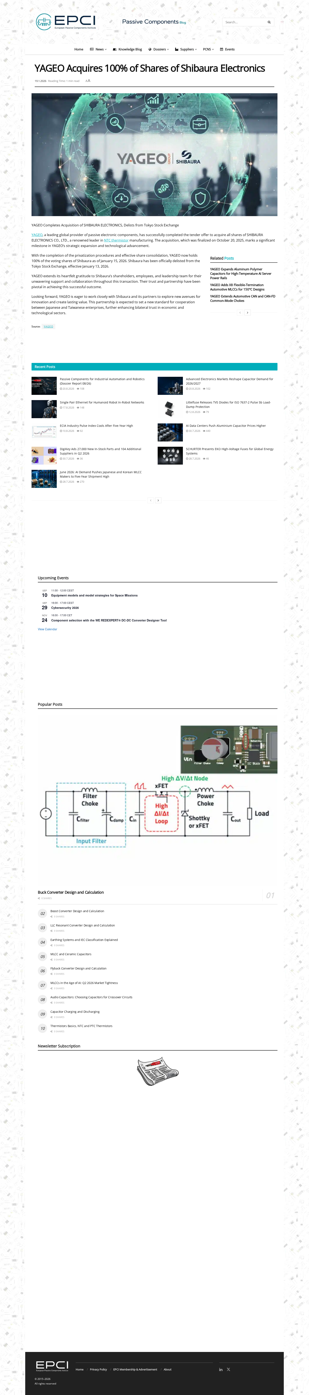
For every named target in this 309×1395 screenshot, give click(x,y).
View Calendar (47, 629)
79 (207, 412)
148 (81, 407)
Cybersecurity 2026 (65, 608)
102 (207, 388)
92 (81, 431)
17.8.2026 (68, 407)
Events (230, 49)
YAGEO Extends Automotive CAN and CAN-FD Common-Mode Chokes (242, 298)
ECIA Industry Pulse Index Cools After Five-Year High (96, 426)
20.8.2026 (68, 388)
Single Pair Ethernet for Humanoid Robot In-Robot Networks (102, 402)
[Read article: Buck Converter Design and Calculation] (157, 800)
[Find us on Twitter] (228, 1369)
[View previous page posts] (240, 312)
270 (81, 481)
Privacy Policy (98, 1369)
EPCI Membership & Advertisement (135, 1369)
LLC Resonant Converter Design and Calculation (82, 925)
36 (81, 458)
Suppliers (187, 49)
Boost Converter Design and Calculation (77, 911)
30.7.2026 (194, 431)
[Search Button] (270, 22)
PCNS (207, 49)
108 (81, 388)
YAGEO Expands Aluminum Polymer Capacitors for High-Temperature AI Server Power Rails (240, 273)
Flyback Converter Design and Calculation (78, 968)
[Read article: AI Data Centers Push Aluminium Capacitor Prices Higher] (170, 432)
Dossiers (159, 49)
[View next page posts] (247, 312)
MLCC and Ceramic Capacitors (70, 954)
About (168, 1369)
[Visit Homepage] (154, 21)
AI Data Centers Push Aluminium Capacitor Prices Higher (226, 426)
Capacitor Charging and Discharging (74, 1012)
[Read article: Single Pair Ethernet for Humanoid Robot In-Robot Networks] (44, 409)
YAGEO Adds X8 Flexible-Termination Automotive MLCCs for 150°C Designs (237, 287)
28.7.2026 (194, 458)
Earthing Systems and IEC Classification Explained (84, 940)
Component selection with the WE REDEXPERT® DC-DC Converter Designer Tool (109, 620)
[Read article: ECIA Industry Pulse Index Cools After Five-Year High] (44, 432)
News (100, 49)
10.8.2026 (68, 431)
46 (207, 458)
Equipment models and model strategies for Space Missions (94, 595)
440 (207, 431)
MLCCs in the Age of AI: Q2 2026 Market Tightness (84, 983)
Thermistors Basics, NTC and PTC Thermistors (81, 1026)
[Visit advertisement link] (154, 1224)
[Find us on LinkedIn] (220, 1369)
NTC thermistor (116, 240)
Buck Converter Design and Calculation (71, 892)
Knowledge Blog (130, 49)
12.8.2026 (194, 412)
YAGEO (37, 234)
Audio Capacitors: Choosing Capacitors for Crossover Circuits (91, 997)
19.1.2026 (40, 81)
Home (78, 49)
